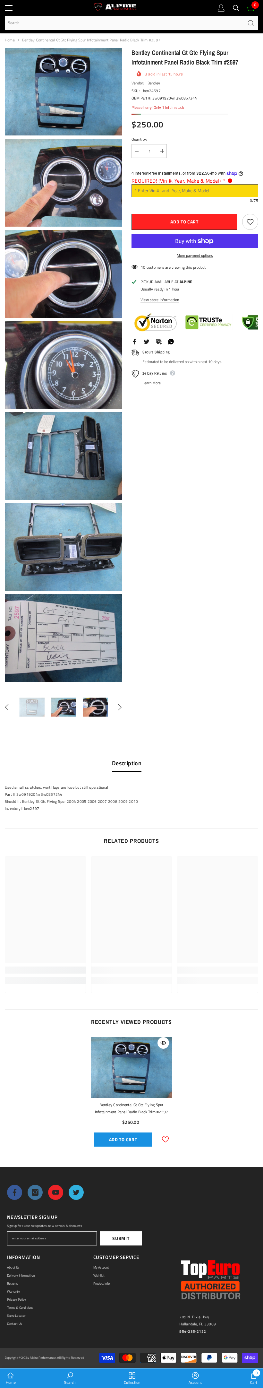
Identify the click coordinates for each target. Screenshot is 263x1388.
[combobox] (124, 23)
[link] (45, 970)
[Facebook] (134, 341)
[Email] (159, 341)
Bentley (154, 83)
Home (10, 40)
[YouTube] (55, 1192)
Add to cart (184, 221)
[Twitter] (146, 341)
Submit (120, 1238)
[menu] (9, 8)
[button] (7, 707)
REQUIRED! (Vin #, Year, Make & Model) (178, 180)
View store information (159, 300)
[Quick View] (163, 1043)
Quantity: (139, 139)
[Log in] (221, 8)
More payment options (195, 255)
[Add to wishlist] (250, 222)
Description (126, 763)
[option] (32, 707)
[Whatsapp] (171, 341)
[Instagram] (35, 1192)
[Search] (236, 8)
